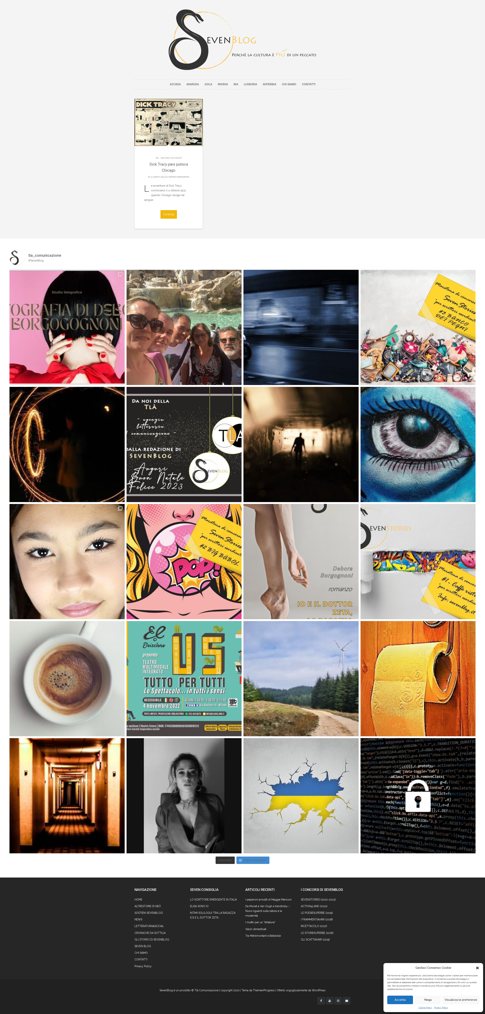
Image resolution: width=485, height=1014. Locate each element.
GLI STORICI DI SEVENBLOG (152, 939)
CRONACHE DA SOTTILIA (150, 932)
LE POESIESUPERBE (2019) (317, 912)
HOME (138, 899)
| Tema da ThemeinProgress (257, 990)
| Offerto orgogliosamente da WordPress (300, 990)
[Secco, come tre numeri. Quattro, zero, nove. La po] (67, 795)
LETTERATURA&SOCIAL (149, 926)
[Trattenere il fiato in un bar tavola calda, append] (301, 444)
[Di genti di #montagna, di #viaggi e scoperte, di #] (301, 678)
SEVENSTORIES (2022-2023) (318, 899)
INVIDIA (223, 84)
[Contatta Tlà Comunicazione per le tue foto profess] (67, 327)
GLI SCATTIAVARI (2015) (315, 939)
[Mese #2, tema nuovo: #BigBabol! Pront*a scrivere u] (184, 561)
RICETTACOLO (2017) (314, 926)
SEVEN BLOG (143, 946)
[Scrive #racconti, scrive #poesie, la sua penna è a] (184, 795)
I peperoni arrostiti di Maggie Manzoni (268, 899)
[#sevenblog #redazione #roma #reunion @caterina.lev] (184, 327)
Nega (428, 999)
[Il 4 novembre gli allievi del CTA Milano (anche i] (184, 678)
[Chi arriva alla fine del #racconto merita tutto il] (418, 678)
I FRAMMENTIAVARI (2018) (317, 919)
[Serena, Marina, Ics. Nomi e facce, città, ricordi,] (301, 327)
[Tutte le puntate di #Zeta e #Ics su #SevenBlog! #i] (418, 444)
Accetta (400, 999)
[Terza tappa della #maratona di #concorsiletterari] (418, 327)
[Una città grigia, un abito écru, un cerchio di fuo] (67, 444)
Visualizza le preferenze (461, 999)
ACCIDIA (175, 84)
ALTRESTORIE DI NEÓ (148, 906)
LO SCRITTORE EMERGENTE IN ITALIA (213, 899)
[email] (346, 1001)
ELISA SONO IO (199, 906)
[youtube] (329, 1001)
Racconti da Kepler (171, 158)
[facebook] (321, 1001)
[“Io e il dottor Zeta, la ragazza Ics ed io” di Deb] (301, 561)
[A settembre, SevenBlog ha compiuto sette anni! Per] (67, 678)
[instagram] (338, 1001)
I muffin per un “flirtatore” (260, 922)
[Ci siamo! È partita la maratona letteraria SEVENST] (418, 561)
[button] (477, 968)
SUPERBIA (269, 84)
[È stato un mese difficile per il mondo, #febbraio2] (301, 795)
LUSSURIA (250, 84)
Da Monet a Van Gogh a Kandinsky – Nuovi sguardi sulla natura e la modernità (267, 911)
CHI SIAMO (289, 84)
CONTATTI (308, 84)
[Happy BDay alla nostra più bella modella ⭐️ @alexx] (67, 561)
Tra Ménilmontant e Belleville (263, 935)
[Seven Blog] (242, 39)
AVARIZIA (192, 84)
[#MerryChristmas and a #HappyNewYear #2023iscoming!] (184, 444)
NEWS (138, 919)
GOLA (208, 84)
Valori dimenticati (255, 929)
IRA (236, 84)
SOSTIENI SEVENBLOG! (149, 912)
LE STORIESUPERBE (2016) (317, 932)
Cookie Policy (425, 1007)
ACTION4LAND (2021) (314, 906)
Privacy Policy (441, 1007)
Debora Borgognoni (178, 177)
